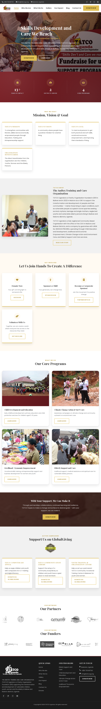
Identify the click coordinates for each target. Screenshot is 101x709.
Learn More (45, 58)
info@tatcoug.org (23, 2)
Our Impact (58, 8)
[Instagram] (94, 2)
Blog (68, 8)
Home (16, 8)
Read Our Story (62, 243)
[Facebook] (87, 2)
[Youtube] (98, 2)
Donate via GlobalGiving (13, 578)
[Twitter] (90, 2)
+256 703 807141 (8, 2)
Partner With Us (83, 300)
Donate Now (91, 8)
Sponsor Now (50, 295)
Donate (41, 691)
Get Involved (17, 336)
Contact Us (76, 8)
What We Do (38, 8)
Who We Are (26, 8)
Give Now (17, 298)
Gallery (48, 8)
